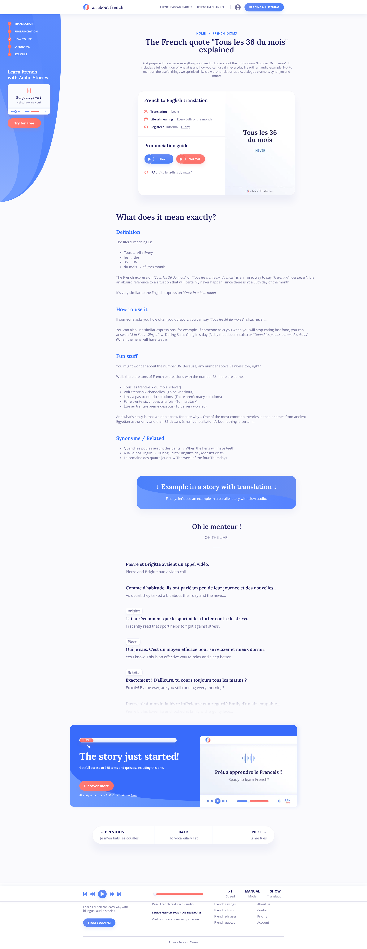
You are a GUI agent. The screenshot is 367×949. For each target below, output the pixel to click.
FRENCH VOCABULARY (175, 7)
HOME (201, 33)
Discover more (96, 786)
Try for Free (24, 123)
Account (263, 922)
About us (263, 904)
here (134, 795)
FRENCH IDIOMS (225, 33)
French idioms (224, 910)
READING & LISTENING (264, 7)
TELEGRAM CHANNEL (211, 7)
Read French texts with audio (173, 904)
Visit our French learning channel (176, 919)
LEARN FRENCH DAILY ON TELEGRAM (176, 912)
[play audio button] (149, 159)
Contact (263, 910)
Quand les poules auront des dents (152, 448)
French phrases (225, 916)
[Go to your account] (238, 6)
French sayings (225, 904)
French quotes (224, 922)
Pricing (262, 916)
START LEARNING (99, 922)
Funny (185, 127)
